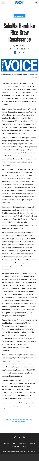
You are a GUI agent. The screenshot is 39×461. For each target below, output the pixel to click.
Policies (25, 446)
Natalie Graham (24, 420)
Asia (11, 420)
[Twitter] (19, 437)
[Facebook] (15, 437)
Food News (16, 420)
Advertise (32, 443)
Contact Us (23, 443)
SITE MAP (33, 451)
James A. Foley (20, 45)
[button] (3, 2)
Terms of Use (15, 446)
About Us (6, 443)
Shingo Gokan (21, 422)
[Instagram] (24, 437)
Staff (14, 443)
